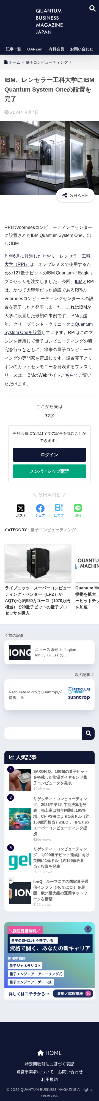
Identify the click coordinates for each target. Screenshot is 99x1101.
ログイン (49, 454)
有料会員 (56, 49)
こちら (67, 375)
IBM (78, 281)
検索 (88, 733)
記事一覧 (13, 49)
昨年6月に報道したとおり (29, 256)
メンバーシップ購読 (49, 471)
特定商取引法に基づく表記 (49, 1064)
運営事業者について (35, 1072)
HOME (53, 1052)
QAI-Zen (35, 49)
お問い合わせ (81, 49)
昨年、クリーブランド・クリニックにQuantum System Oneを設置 (48, 324)
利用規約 (49, 1079)
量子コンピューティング (53, 529)
